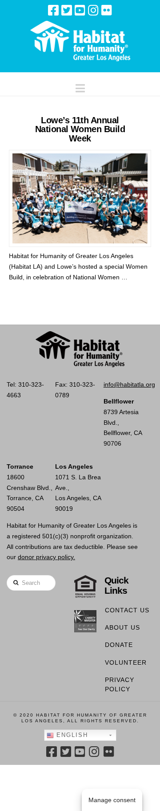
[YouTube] (80, 10)
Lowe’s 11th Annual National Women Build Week (80, 129)
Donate (119, 644)
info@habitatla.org (129, 384)
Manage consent (112, 799)
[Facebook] (53, 10)
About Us (122, 627)
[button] (80, 86)
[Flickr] (106, 10)
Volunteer (126, 662)
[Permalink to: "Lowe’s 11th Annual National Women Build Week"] (80, 198)
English (71, 735)
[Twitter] (66, 10)
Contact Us (127, 610)
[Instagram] (93, 10)
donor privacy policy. (46, 556)
